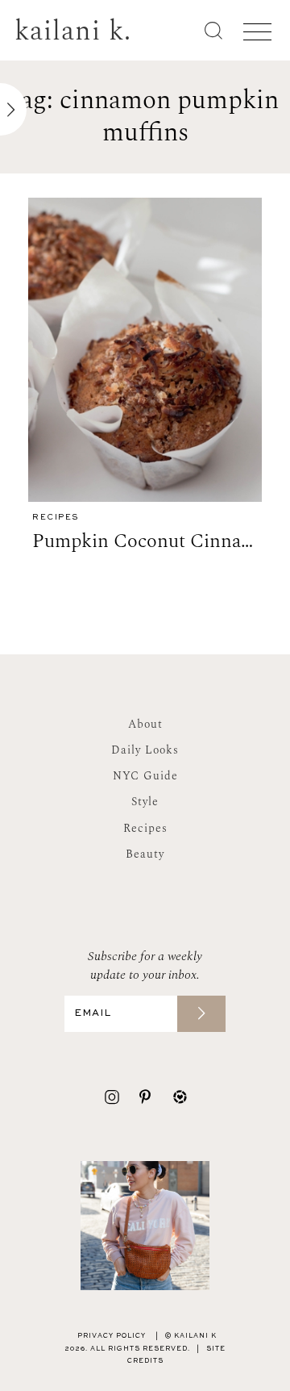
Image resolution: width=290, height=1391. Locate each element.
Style (145, 801)
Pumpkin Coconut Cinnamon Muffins (147, 541)
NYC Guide (145, 775)
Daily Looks (145, 749)
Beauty (145, 854)
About (145, 724)
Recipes (55, 517)
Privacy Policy (111, 1336)
